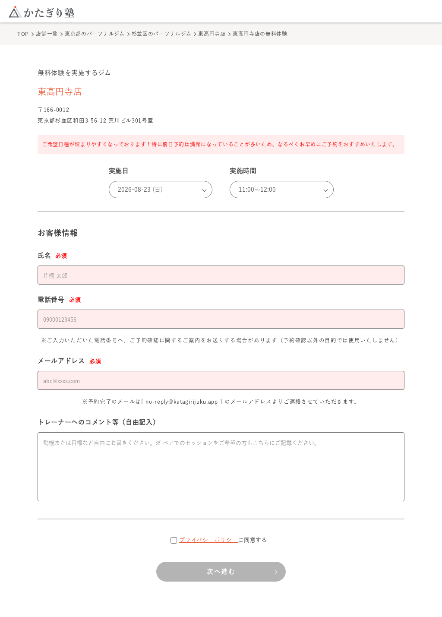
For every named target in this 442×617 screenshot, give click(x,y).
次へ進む (221, 571)
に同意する (223, 540)
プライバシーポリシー (208, 540)
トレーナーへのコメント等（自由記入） (99, 422)
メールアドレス (69, 361)
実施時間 (243, 171)
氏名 (52, 255)
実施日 (119, 171)
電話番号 (59, 299)
